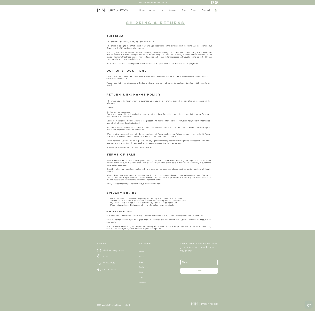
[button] (216, 10)
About (141, 257)
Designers (143, 267)
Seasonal (143, 282)
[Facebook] (212, 2)
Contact (142, 277)
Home (141, 251)
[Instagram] (216, 2)
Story (141, 272)
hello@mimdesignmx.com (139, 114)
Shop (141, 262)
